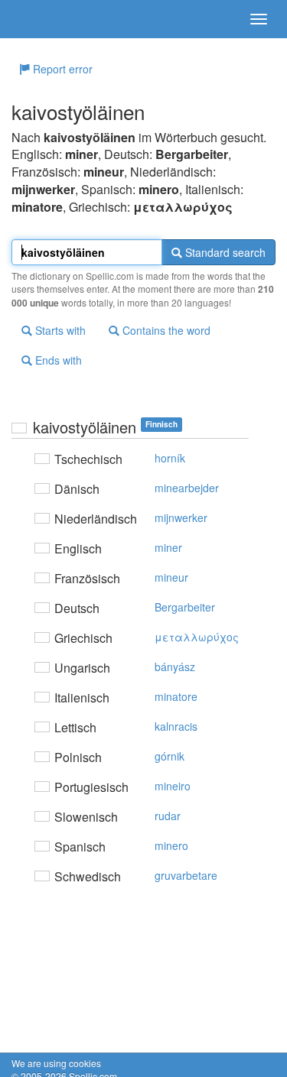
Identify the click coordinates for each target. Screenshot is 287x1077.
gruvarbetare (186, 875)
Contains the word (164, 330)
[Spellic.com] (38, 19)
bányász (175, 666)
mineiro (173, 785)
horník (170, 458)
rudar (168, 815)
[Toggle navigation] (259, 19)
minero (171, 845)
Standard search (224, 252)
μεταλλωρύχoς (197, 636)
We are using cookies (56, 1062)
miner (168, 547)
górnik (169, 756)
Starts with (59, 330)
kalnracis (176, 726)
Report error (61, 68)
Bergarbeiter (185, 607)
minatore (176, 696)
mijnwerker (181, 517)
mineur (171, 577)
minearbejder (187, 487)
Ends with (57, 360)
